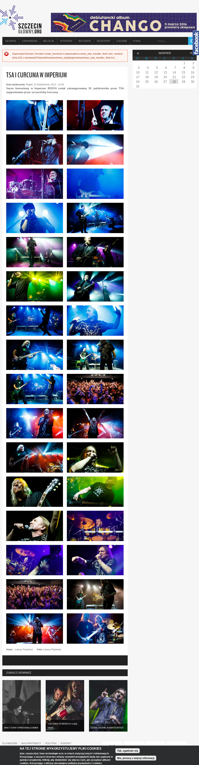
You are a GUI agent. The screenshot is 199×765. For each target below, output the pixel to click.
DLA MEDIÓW (9, 743)
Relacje (48, 40)
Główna (10, 40)
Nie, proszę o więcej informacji (135, 758)
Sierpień (164, 53)
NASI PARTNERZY (31, 743)
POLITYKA (51, 743)
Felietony (103, 40)
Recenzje (85, 40)
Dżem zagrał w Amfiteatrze (107, 728)
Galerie (121, 40)
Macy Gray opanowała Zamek (21, 728)
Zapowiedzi (29, 40)
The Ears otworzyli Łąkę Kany (62, 726)
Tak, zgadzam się (127, 750)
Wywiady (66, 40)
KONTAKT (66, 743)
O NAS (136, 40)
